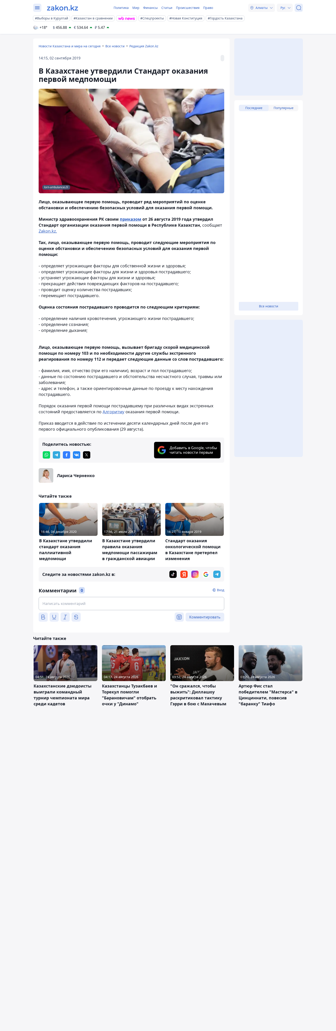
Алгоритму (113, 411)
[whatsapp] (46, 455)
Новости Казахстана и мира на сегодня (70, 46)
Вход (220, 590)
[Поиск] (299, 8)
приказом (130, 219)
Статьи (166, 7)
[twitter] (87, 455)
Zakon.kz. (48, 231)
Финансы (150, 7)
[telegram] (56, 455)
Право (208, 7)
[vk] (76, 455)
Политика (121, 7)
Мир (135, 7)
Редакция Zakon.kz (143, 46)
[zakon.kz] (62, 8)
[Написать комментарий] (131, 603)
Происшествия (188, 7)
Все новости (115, 46)
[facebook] (66, 455)
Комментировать (205, 617)
